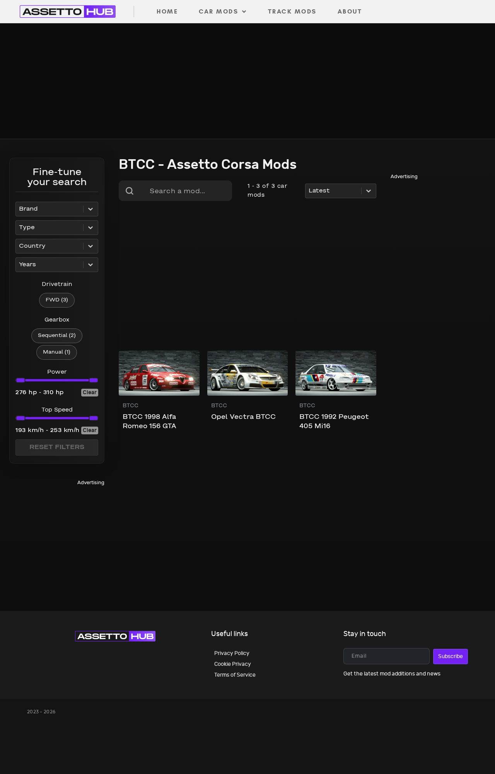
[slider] (20, 380)
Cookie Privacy (232, 664)
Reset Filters (56, 447)
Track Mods (292, 11)
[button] (57, 300)
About (350, 11)
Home (167, 11)
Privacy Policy (231, 653)
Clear (90, 392)
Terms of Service (235, 675)
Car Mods (218, 11)
